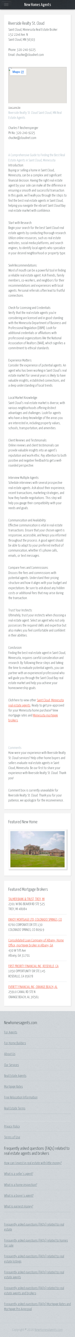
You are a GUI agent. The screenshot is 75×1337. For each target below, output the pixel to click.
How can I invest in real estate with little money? (33, 1163)
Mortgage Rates (13, 1086)
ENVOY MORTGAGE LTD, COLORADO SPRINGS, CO (35, 919)
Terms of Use (12, 1137)
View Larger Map (14, 107)
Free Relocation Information (21, 1097)
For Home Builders (15, 1043)
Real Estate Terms (14, 1108)
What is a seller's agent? (18, 1174)
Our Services (11, 1065)
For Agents (10, 1032)
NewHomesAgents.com (49, 1330)
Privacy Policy (12, 1126)
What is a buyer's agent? (19, 1195)
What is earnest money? (18, 1206)
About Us (9, 1054)
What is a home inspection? (20, 1185)
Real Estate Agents (15, 1076)
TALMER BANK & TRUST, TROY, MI (26, 899)
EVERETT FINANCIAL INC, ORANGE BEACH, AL (33, 987)
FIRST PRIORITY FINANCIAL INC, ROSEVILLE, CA (33, 966)
